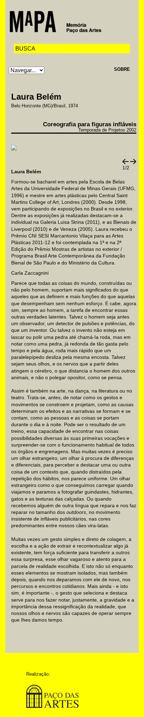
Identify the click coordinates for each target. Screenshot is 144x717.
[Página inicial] (55, 21)
